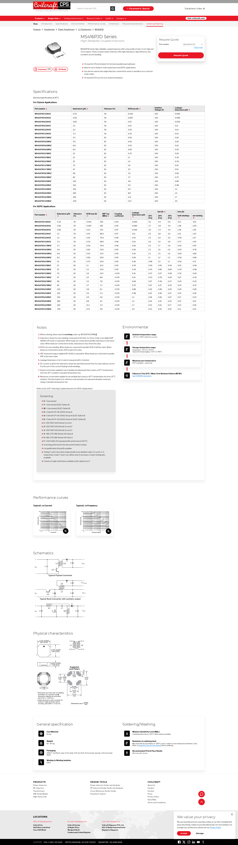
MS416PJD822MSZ (43, 149)
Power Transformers (66, 29)
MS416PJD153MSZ (43, 157)
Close (232, 814)
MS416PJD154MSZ (43, 189)
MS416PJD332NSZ (43, 134)
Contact (151, 791)
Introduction (46, 24)
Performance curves (96, 24)
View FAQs (152, 800)
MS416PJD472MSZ (43, 138)
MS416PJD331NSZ (43, 114)
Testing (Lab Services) (72, 18)
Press (150, 794)
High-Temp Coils (40, 797)
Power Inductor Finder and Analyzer (105, 785)
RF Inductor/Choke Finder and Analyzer (106, 788)
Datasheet (42, 69)
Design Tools (53, 18)
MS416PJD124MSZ (43, 185)
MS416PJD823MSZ (43, 177)
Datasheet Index (193, 8)
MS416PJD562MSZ (43, 141)
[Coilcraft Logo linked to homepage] (51, 7)
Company (120, 18)
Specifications (62, 24)
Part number (164, 44)
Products (39, 18)
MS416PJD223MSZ (43, 161)
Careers (151, 788)
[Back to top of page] (201, 802)
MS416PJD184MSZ (43, 193)
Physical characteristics (132, 24)
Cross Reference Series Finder (103, 791)
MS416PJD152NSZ (43, 126)
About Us (151, 785)
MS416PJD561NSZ (43, 118)
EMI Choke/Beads (40, 794)
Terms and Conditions (157, 802)
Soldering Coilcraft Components (150, 745)
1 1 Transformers (84, 29)
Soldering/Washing (154, 24)
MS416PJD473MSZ (43, 169)
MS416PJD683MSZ (43, 173)
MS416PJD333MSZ (43, 165)
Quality (108, 18)
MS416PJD (99, 29)
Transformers (49, 29)
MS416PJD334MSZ (43, 201)
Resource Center (93, 18)
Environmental (77, 24)
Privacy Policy (153, 797)
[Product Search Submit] (112, 8)
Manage (200, 833)
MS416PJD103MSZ (43, 153)
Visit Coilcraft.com (196, 18)
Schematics (114, 24)
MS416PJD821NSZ (43, 122)
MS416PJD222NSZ (43, 130)
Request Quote (181, 55)
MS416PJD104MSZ (43, 181)
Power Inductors (40, 785)
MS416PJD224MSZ (43, 197)
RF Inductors (38, 788)
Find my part (198, 47)
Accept (183, 833)
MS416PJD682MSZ (43, 145)
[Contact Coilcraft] (201, 794)
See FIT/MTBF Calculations (141, 376)
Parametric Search (139, 8)
